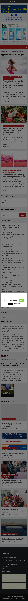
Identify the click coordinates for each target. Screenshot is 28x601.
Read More (17, 303)
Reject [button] (10, 303)
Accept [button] (21, 300)
